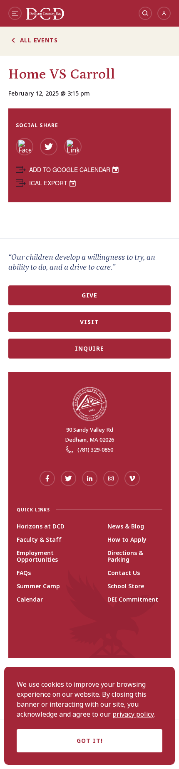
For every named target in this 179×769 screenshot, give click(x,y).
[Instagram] (111, 478)
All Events (39, 40)
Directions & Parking (125, 556)
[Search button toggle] (145, 13)
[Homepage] (45, 17)
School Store (125, 586)
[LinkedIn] (73, 146)
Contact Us (123, 573)
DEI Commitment (132, 599)
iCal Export (48, 183)
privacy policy (133, 714)
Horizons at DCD (41, 526)
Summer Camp (38, 586)
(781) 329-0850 (95, 449)
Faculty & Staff (39, 539)
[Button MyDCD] (164, 13)
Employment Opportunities (37, 556)
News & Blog (125, 526)
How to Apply (127, 539)
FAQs (24, 573)
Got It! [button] (90, 740)
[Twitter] (48, 146)
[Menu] (15, 13)
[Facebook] (24, 146)
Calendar (30, 599)
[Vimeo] (132, 478)
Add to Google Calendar (69, 169)
